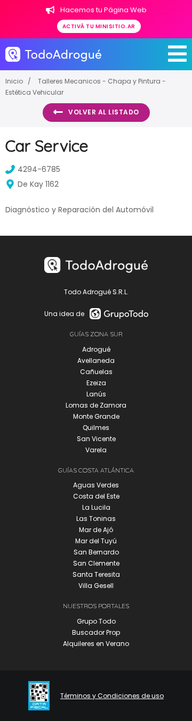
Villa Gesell (96, 585)
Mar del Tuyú (96, 540)
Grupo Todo (96, 621)
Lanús (96, 394)
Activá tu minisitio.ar (98, 26)
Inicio (14, 81)
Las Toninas (96, 518)
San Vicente (96, 438)
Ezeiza (96, 382)
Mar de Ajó (96, 529)
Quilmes (96, 427)
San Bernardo (96, 552)
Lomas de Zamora (96, 405)
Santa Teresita (96, 574)
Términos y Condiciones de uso (112, 696)
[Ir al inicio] (53, 54)
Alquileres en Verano (96, 643)
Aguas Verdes (96, 485)
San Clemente (96, 563)
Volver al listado (103, 112)
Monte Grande (96, 416)
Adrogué (96, 349)
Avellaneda (96, 360)
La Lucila (96, 507)
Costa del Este (96, 496)
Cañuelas (96, 371)
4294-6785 (39, 169)
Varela (96, 449)
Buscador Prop (96, 632)
